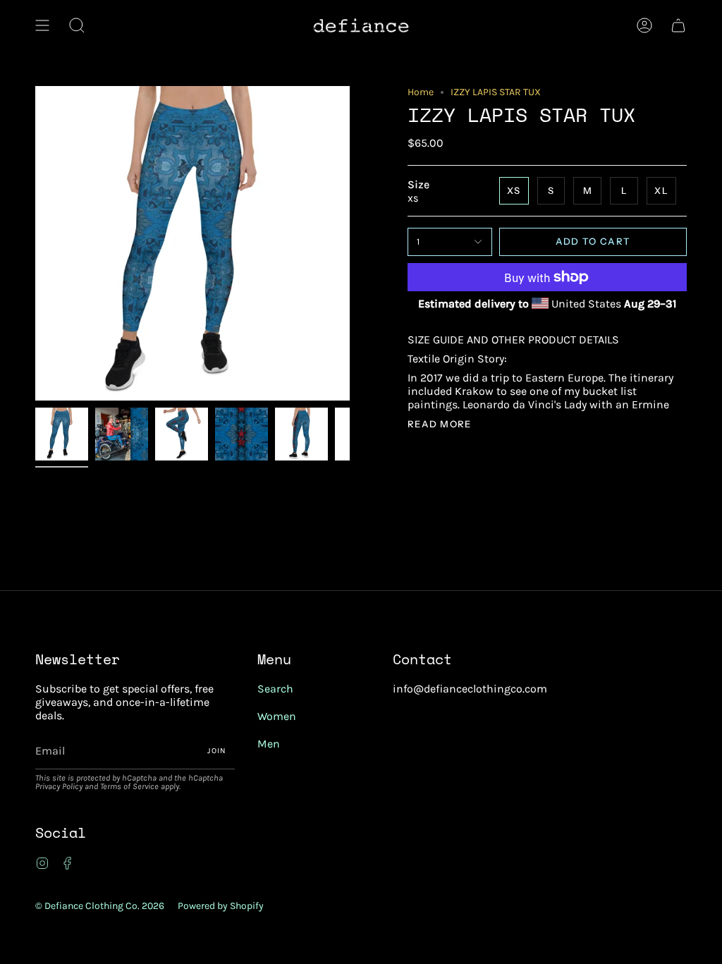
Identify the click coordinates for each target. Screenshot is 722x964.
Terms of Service (129, 786)
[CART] (678, 25)
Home (421, 92)
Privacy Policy (58, 786)
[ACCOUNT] (644, 25)
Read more (440, 424)
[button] (76, 25)
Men (268, 743)
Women (276, 716)
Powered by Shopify (221, 906)
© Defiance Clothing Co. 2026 (99, 906)
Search (275, 688)
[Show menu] (42, 25)
